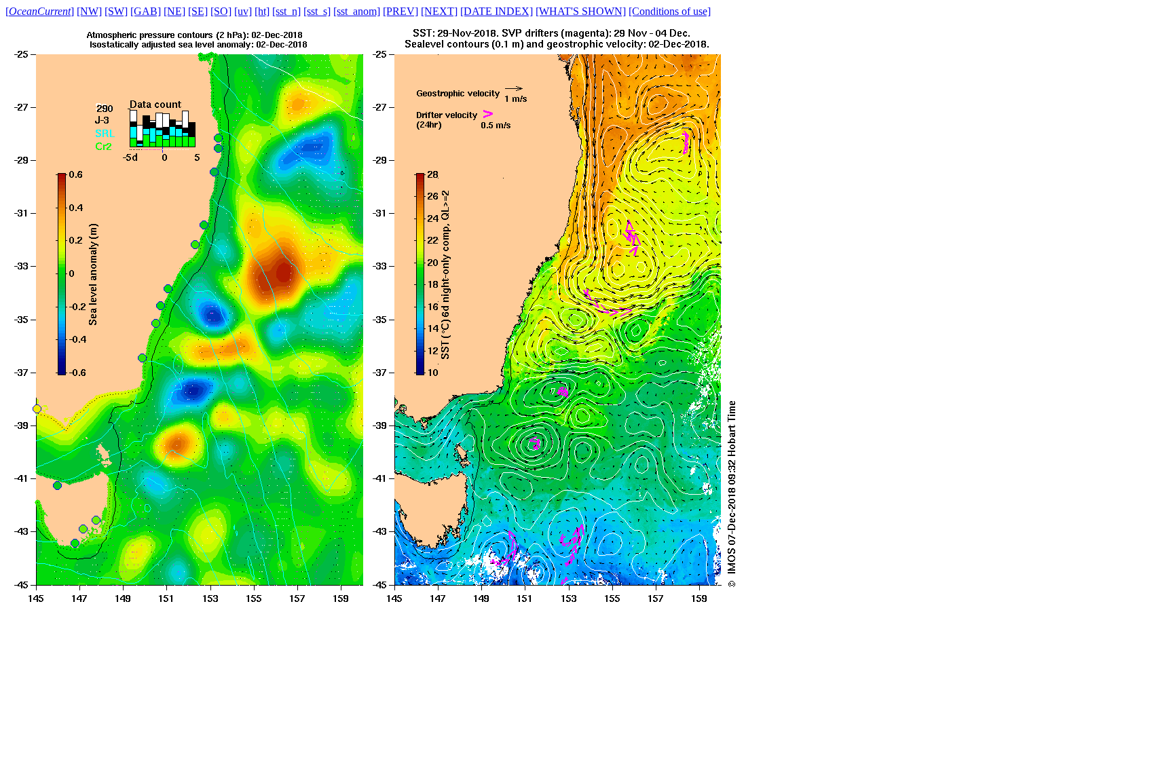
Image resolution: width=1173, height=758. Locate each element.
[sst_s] (317, 11)
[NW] (89, 11)
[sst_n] (286, 11)
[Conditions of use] (670, 11)
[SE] (198, 11)
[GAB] (145, 11)
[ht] (262, 11)
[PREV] (400, 11)
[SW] (116, 11)
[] (39, 11)
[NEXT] (439, 11)
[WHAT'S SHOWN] (581, 11)
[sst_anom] (356, 11)
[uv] (243, 11)
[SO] (220, 11)
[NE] (174, 11)
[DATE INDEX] (496, 11)
